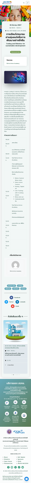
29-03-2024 (8, 346)
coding (20, 286)
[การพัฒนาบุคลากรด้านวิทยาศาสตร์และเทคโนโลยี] (7, 414)
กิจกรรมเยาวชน (15, 52)
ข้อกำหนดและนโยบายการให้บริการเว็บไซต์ (12, 476)
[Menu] (27, 2)
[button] (15, 297)
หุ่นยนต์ (23, 289)
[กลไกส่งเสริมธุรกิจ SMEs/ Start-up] (24, 402)
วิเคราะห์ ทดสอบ (24, 420)
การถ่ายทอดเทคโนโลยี (7, 407)
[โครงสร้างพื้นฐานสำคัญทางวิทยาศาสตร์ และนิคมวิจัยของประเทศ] (15, 413)
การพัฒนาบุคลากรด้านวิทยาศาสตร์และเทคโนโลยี (7, 419)
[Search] (23, 2)
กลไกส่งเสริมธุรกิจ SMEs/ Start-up (24, 407)
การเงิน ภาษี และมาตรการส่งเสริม (15, 407)
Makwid (8, 289)
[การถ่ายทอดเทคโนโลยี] (7, 403)
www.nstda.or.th (15, 454)
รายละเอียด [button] (11, 365)
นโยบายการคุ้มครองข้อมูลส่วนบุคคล (11, 478)
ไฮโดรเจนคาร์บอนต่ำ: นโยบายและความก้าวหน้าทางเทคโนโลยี (14, 354)
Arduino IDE (11, 286)
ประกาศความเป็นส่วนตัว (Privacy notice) (12, 479)
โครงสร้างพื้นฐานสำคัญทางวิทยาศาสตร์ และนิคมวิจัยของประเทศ (15, 419)
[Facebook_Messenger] (26, 479)
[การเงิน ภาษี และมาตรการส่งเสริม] (15, 402)
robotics (15, 289)
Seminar (14, 346)
